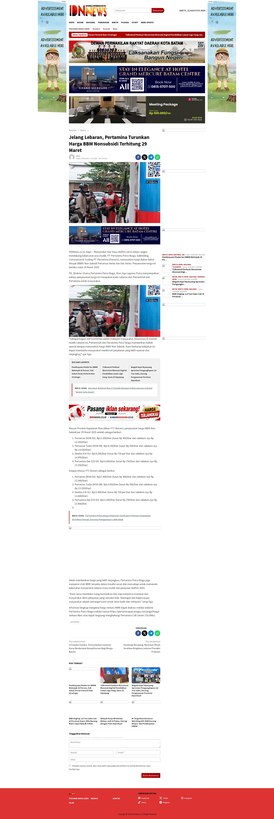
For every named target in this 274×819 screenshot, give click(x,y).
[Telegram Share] (151, 157)
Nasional (177, 255)
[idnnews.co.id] (91, 10)
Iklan (71, 803)
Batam (174, 277)
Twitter (165, 798)
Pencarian (158, 10)
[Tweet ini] (144, 157)
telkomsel (176, 267)
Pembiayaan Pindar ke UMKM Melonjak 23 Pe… (182, 258)
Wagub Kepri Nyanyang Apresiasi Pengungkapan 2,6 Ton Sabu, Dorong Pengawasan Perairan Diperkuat (143, 374)
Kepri (170, 255)
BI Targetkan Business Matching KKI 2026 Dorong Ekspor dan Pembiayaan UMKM (144, 722)
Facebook (145, 798)
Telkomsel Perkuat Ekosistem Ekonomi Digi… (186, 270)
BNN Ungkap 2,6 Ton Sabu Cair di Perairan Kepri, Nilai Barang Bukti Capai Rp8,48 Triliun (83, 721)
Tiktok (143, 802)
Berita (165, 255)
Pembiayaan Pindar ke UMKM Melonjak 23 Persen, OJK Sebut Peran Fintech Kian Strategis (82, 689)
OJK (183, 255)
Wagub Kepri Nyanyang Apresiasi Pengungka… (188, 283)
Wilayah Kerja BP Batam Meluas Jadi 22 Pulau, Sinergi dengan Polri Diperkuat (113, 721)
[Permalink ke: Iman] (72, 156)
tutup (64, 1)
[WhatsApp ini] (157, 157)
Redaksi (94, 798)
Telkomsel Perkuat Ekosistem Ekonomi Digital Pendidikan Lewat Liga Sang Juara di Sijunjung (132, 35)
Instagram (188, 798)
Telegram (166, 802)
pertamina (74, 622)
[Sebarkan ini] (138, 157)
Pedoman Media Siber (79, 798)
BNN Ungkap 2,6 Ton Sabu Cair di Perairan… (188, 295)
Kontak (116, 798)
